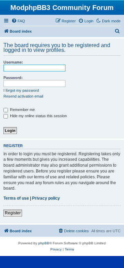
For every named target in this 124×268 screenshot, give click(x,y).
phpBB (43, 243)
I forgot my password (21, 90)
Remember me (22, 110)
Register (13, 213)
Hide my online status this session (38, 116)
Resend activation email (23, 96)
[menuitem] (18, 21)
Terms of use (16, 198)
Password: (13, 78)
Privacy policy (46, 198)
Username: (13, 62)
